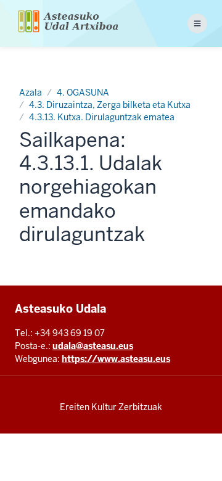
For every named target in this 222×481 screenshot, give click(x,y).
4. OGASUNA (83, 92)
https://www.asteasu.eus (116, 358)
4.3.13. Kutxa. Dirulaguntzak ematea (102, 117)
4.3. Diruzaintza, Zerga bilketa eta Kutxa (110, 104)
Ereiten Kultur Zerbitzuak (111, 407)
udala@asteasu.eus (92, 346)
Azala (30, 92)
